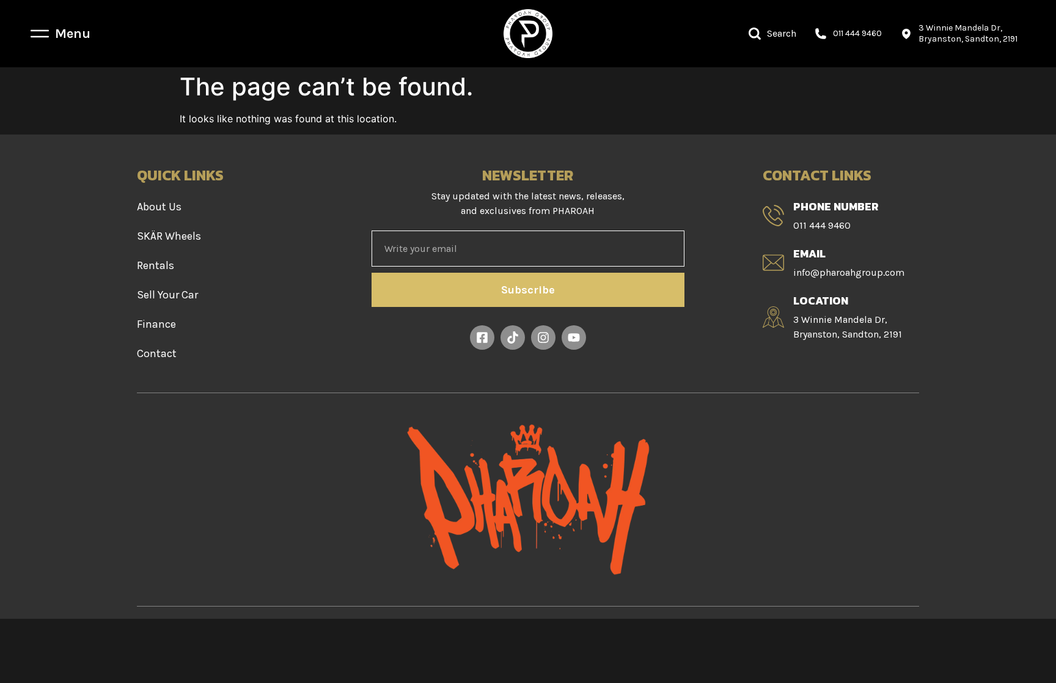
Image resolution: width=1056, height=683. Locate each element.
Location (820, 300)
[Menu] (40, 33)
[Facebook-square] (482, 337)
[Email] (773, 262)
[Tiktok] (513, 337)
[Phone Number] (773, 215)
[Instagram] (543, 337)
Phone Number (836, 206)
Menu (72, 34)
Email (809, 253)
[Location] (773, 317)
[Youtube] (574, 337)
